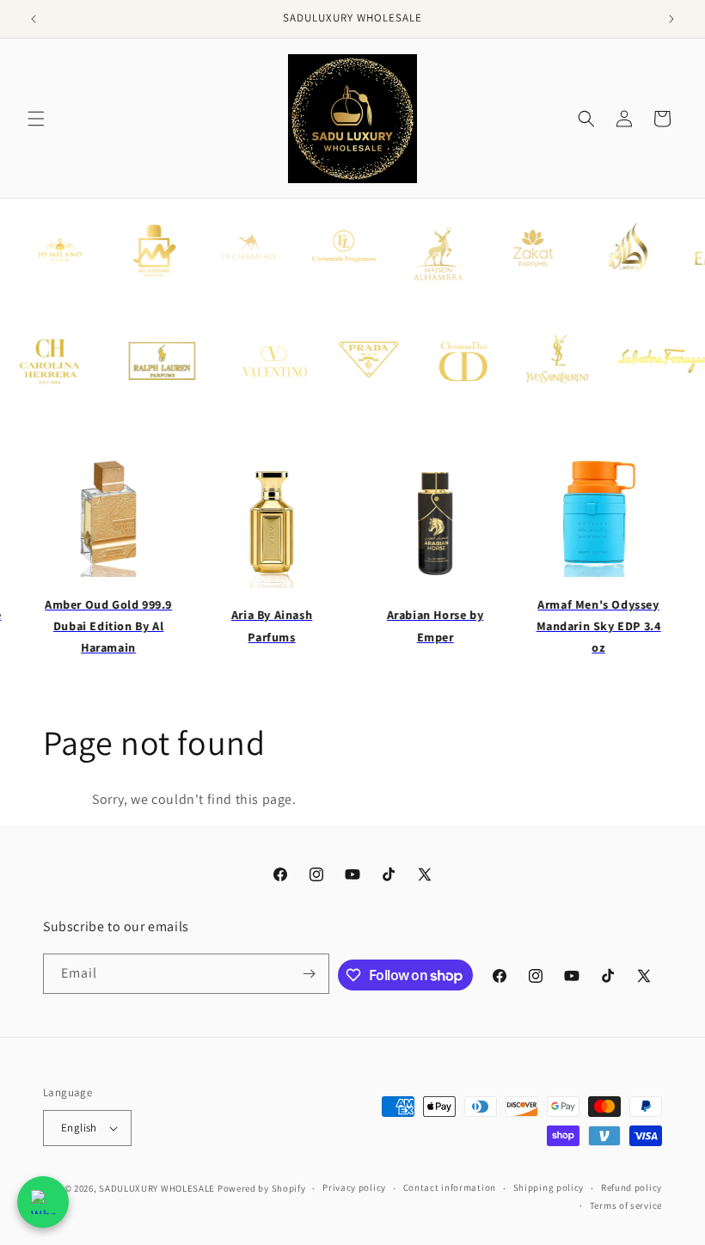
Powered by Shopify (262, 1188)
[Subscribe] (309, 974)
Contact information (449, 1187)
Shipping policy (549, 1187)
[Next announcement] (671, 19)
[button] (36, 119)
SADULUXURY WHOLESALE (157, 1188)
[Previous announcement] (33, 19)
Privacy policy (354, 1187)
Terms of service (626, 1205)
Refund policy (631, 1187)
